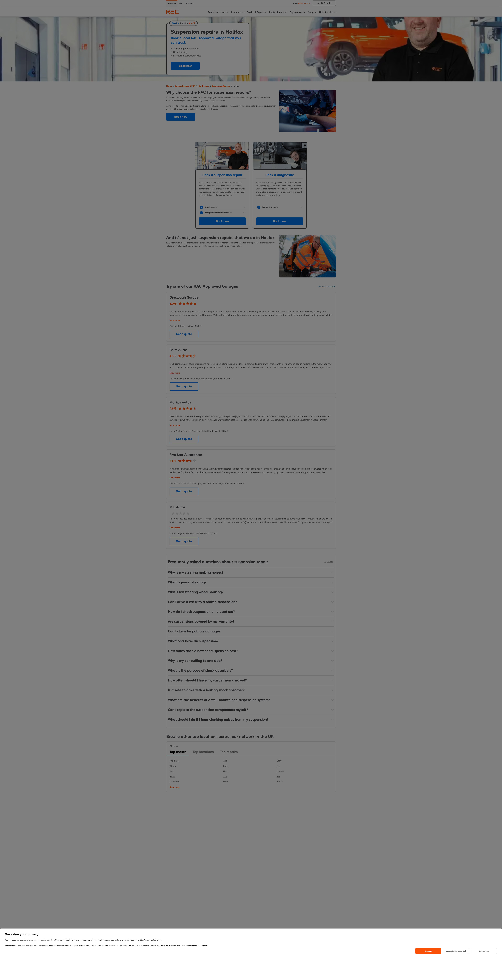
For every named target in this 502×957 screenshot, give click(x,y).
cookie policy (193, 945)
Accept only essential (456, 951)
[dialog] (251, 942)
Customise (484, 951)
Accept (428, 951)
